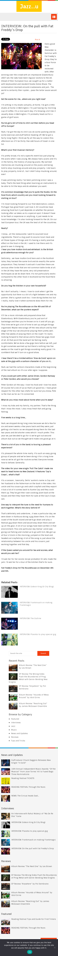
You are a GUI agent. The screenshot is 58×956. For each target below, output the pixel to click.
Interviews (16, 722)
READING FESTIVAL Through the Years (28, 787)
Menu (54, 17)
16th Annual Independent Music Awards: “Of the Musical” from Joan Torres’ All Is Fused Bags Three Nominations (33, 771)
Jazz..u (29, 6)
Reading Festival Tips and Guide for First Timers (33, 919)
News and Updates (19, 733)
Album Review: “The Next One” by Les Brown (31, 866)
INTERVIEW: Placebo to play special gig (38, 634)
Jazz (13, 726)
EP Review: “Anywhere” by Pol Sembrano (30, 884)
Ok (29, 952)
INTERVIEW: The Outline (30, 618)
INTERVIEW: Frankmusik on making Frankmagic (33, 840)
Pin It (37, 39)
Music (14, 730)
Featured (15, 719)
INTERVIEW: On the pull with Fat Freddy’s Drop (32, 848)
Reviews (14, 737)
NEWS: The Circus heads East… (25, 795)
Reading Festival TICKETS (22, 778)
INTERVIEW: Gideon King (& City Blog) (37, 586)
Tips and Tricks (18, 740)
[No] (54, 947)
